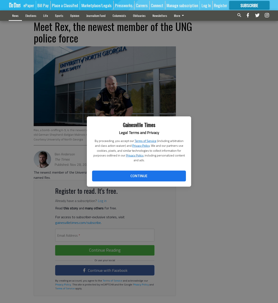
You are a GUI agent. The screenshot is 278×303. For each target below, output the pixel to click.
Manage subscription (182, 5)
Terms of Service (145, 140)
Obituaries (139, 15)
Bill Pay (43, 5)
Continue (139, 175)
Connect (157, 5)
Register (220, 5)
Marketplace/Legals (96, 5)
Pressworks (123, 5)
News (15, 15)
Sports (59, 15)
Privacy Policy (141, 145)
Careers (142, 5)
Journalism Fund (96, 15)
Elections (30, 15)
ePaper (28, 5)
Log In (206, 5)
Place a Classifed (65, 5)
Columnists (119, 15)
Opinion (74, 15)
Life (45, 15)
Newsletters (159, 15)
